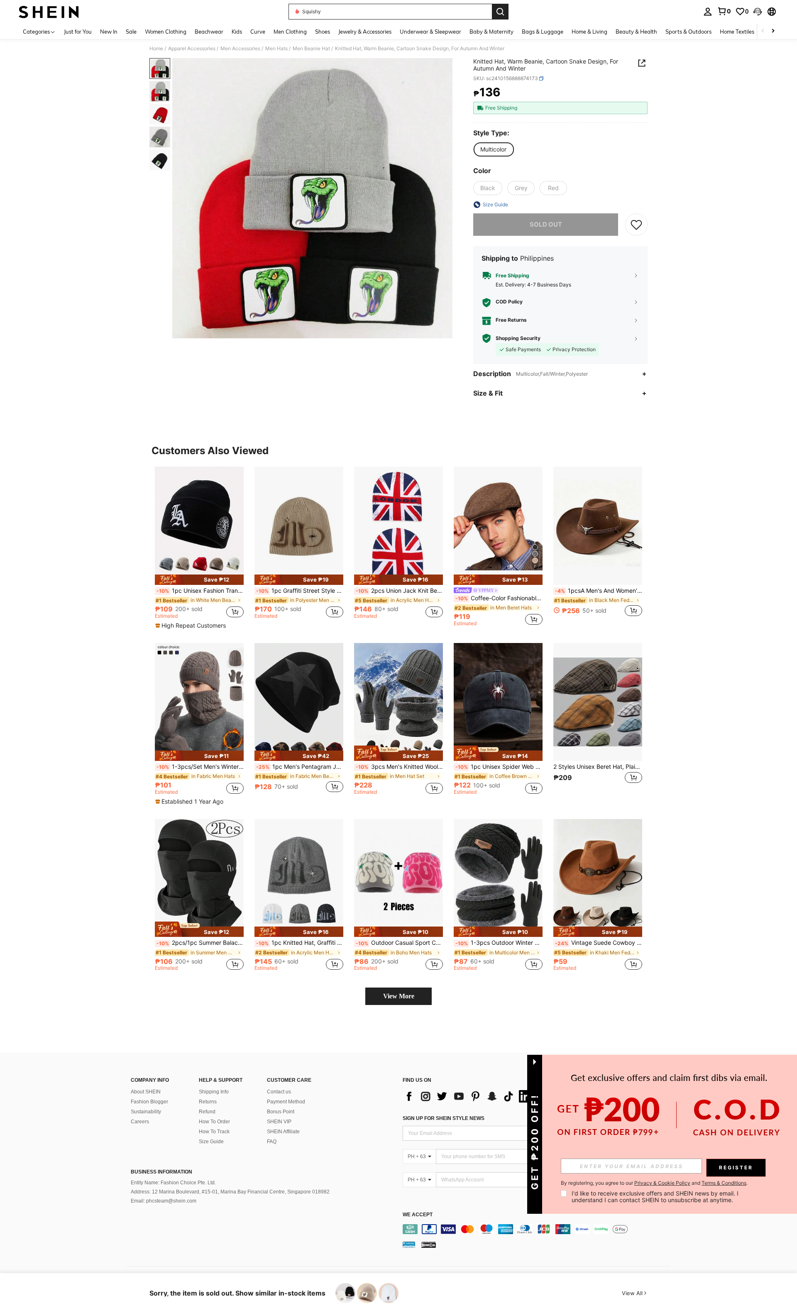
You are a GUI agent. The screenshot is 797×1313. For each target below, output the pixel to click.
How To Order (214, 1122)
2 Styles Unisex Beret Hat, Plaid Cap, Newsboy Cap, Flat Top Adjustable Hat (597, 766)
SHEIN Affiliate (283, 1132)
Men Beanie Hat (311, 48)
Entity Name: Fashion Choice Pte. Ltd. (173, 1183)
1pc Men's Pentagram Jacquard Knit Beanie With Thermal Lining (299, 766)
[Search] (500, 12)
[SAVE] (636, 224)
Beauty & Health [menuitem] (636, 31)
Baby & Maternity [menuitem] (491, 31)
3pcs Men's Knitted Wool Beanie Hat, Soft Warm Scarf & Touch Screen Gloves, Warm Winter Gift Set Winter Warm (399, 766)
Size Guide (211, 1141)
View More (398, 996)
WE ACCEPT (418, 1215)
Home (156, 48)
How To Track (214, 1132)
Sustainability (146, 1112)
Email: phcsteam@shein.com (163, 1201)
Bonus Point (280, 1112)
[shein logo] (49, 11)
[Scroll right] (773, 31)
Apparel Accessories (191, 48)
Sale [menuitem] (131, 31)
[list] (469, 1096)
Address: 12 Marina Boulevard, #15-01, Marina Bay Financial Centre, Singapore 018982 (230, 1192)
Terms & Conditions (724, 1183)
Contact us (279, 1092)
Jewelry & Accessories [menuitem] (364, 31)
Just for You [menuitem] (78, 31)
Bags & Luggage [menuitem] (542, 31)
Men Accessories (240, 48)
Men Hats (276, 48)
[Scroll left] (763, 31)
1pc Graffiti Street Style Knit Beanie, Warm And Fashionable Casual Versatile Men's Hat (299, 590)
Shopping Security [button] (518, 338)
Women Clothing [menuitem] (165, 31)
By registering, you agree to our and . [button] (654, 1183)
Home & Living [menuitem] (589, 31)
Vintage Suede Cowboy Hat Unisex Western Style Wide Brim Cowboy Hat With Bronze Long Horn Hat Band (598, 942)
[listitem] (199, 548)
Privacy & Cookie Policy (662, 1183)
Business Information (161, 1172)
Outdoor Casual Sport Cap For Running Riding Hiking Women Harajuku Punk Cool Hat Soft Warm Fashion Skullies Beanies (399, 942)
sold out (546, 224)
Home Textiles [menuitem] (737, 31)
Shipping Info (214, 1092)
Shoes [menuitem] (322, 31)
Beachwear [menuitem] (209, 31)
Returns (208, 1102)
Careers (140, 1122)
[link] (724, 11)
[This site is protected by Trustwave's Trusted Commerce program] (409, 1244)
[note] (199, 580)
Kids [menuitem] (237, 31)
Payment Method (286, 1102)
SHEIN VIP (279, 1122)
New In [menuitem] (108, 31)
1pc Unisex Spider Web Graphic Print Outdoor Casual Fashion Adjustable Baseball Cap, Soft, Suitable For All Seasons (499, 766)
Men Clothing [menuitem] (290, 31)
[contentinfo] (539, 1229)
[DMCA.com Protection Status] (428, 1244)
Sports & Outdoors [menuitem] (688, 31)
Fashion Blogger (149, 1102)
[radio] (493, 149)
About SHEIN (146, 1092)
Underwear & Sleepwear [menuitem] (430, 31)
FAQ (271, 1141)
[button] (758, 12)
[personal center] (708, 12)
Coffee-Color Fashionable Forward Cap (499, 598)
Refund (207, 1112)
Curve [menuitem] (257, 31)
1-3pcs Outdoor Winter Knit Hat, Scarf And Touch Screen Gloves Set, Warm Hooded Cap (499, 942)
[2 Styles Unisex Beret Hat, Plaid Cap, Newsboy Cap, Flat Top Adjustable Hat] (597, 702)
